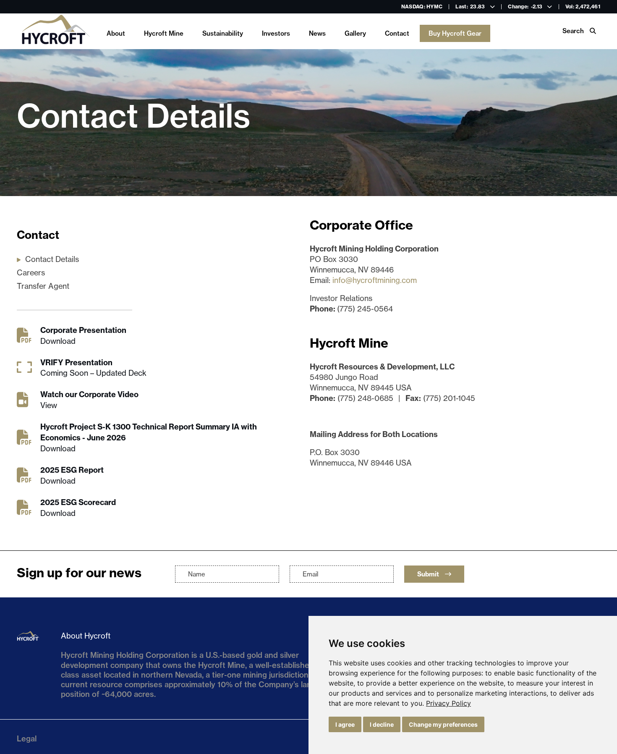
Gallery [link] (355, 33)
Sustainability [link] (222, 33)
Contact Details (52, 259)
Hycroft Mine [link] (163, 33)
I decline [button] (382, 724)
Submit (429, 574)
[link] (448, 703)
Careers (31, 273)
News (317, 33)
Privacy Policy (448, 703)
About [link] (116, 33)
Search (574, 31)
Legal (27, 739)
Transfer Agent (43, 286)
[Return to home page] (55, 31)
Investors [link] (276, 33)
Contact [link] (397, 33)
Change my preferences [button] (443, 724)
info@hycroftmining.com (374, 280)
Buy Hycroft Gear (455, 33)
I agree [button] (345, 724)
